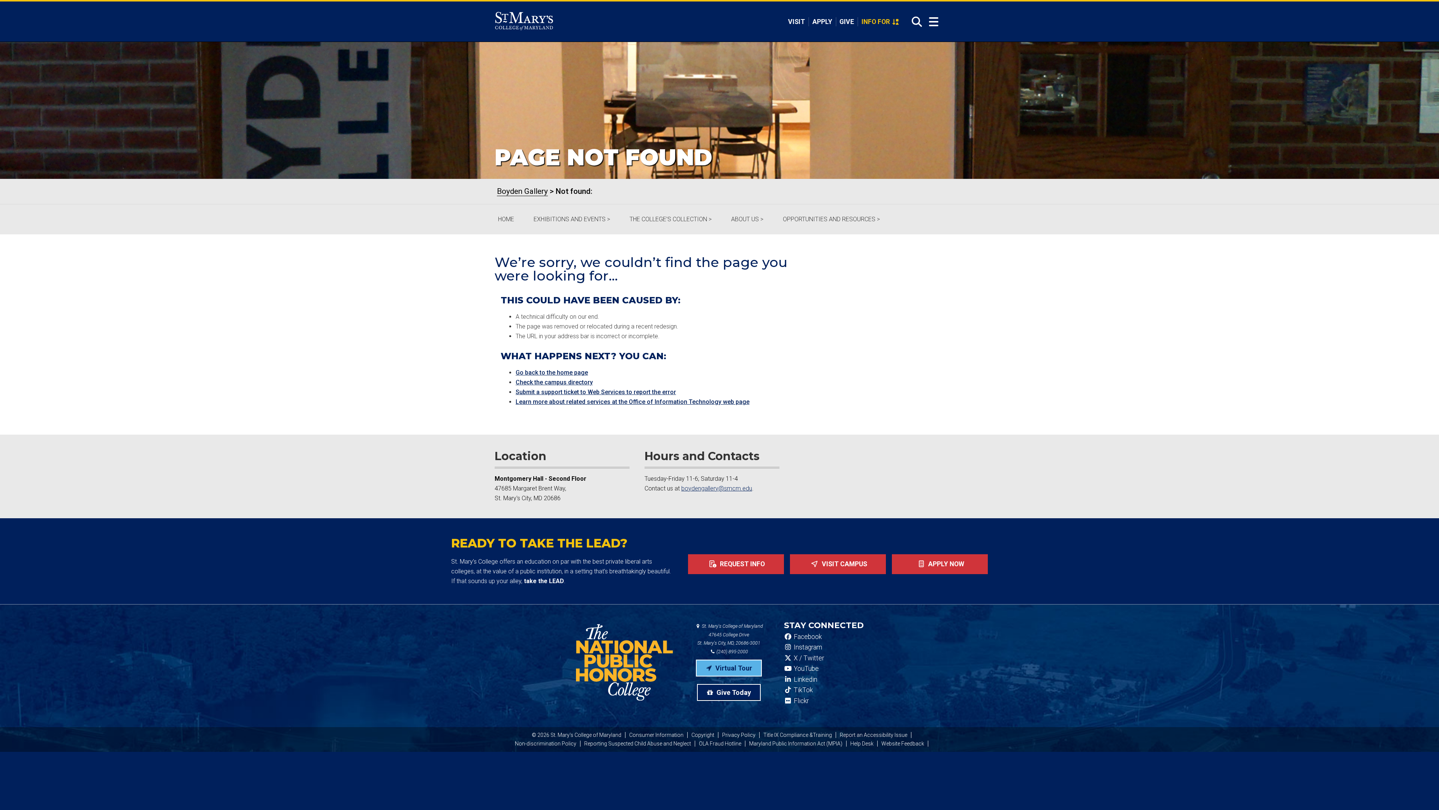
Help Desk (862, 744)
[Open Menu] (933, 22)
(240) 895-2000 (731, 651)
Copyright (702, 735)
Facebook (807, 636)
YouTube (805, 668)
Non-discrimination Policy (545, 744)
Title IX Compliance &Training (797, 735)
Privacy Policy (738, 735)
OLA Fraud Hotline (720, 744)
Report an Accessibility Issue (873, 735)
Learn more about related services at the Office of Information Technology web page (632, 401)
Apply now (945, 564)
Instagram (807, 647)
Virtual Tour (733, 668)
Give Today (733, 692)
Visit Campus (843, 564)
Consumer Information (656, 735)
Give (846, 22)
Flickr (800, 701)
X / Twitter (808, 658)
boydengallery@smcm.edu (716, 488)
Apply (822, 22)
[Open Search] (914, 21)
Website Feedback (902, 744)
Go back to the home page (552, 372)
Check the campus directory (554, 382)
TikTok (802, 690)
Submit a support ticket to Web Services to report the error (596, 392)
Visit (796, 22)
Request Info (741, 564)
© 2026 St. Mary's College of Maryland (576, 735)
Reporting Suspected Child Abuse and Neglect (637, 744)
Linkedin (804, 679)
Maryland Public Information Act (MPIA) (795, 744)
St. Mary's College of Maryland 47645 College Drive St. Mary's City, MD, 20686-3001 (730, 634)
